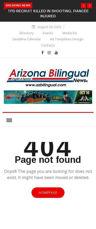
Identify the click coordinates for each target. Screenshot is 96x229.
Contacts (48, 45)
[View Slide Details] (48, 102)
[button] (83, 5)
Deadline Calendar (27, 39)
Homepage (48, 192)
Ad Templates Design (66, 39)
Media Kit (69, 33)
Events (48, 33)
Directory (26, 33)
